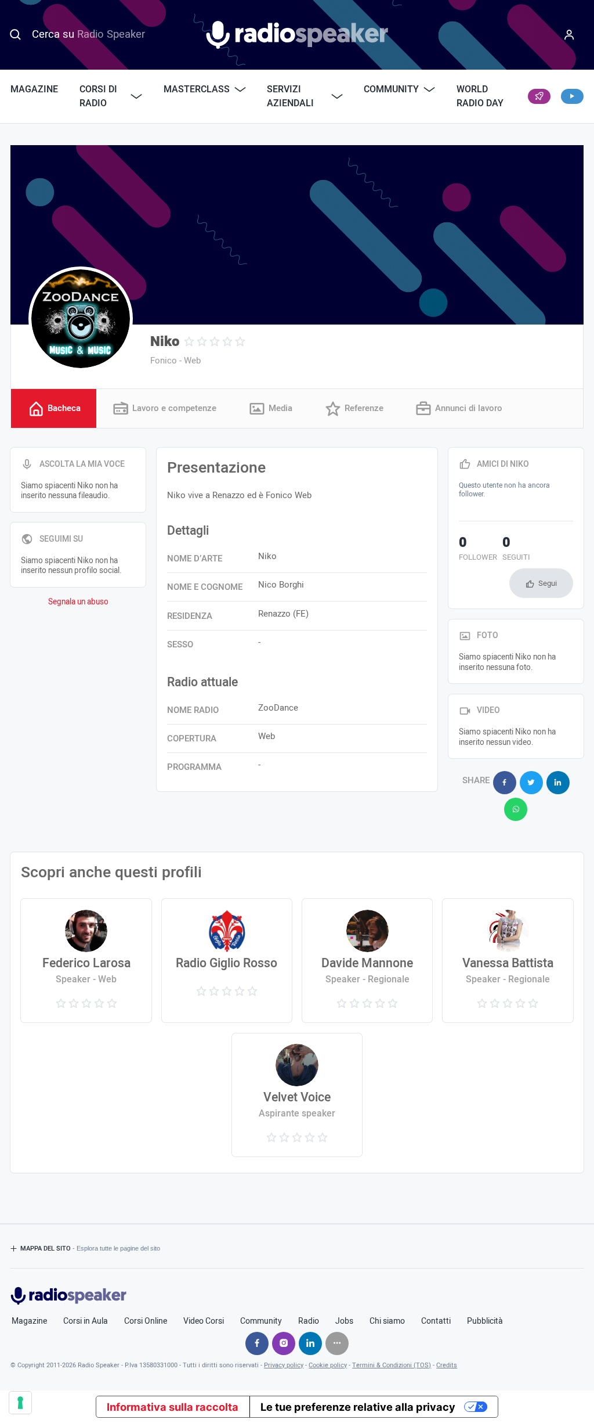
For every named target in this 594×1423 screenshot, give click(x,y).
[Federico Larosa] (86, 960)
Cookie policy (328, 1365)
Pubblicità (485, 1321)
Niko (164, 342)
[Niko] (80, 318)
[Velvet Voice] (297, 1095)
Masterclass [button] (197, 89)
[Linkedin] (310, 1343)
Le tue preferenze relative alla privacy (357, 1406)
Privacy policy (283, 1365)
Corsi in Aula (85, 1321)
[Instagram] (283, 1343)
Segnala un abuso (78, 602)
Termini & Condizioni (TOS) (391, 1365)
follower (478, 550)
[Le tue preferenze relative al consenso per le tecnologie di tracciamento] (20, 1403)
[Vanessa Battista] (508, 960)
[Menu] (569, 34)
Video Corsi (203, 1321)
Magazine (34, 89)
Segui (547, 583)
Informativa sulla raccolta (172, 1406)
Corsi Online (145, 1321)
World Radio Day (480, 96)
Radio (308, 1321)
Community (261, 1321)
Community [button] (391, 89)
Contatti (436, 1321)
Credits (446, 1365)
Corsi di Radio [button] (98, 96)
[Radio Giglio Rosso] (227, 960)
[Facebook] (257, 1343)
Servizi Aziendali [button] (290, 96)
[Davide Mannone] (367, 960)
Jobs (344, 1321)
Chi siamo (387, 1321)
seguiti (516, 550)
